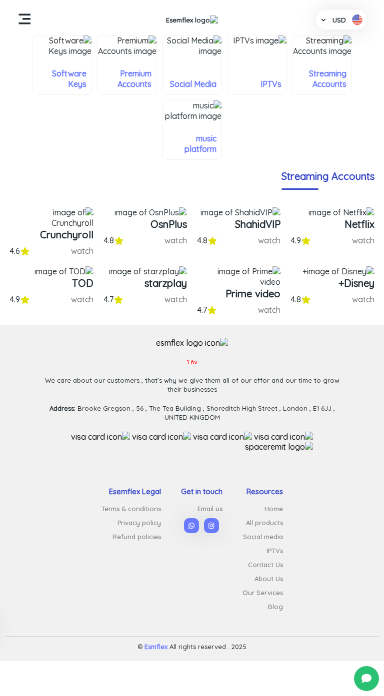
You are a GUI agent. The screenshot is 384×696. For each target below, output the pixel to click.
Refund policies (136, 537)
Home (273, 509)
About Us (268, 579)
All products (264, 523)
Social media (263, 537)
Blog (275, 607)
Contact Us (265, 565)
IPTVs (274, 551)
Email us (210, 509)
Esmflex (156, 647)
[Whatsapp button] (366, 678)
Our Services (262, 593)
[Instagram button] (211, 525)
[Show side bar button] (24, 19)
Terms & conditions (131, 509)
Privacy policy (139, 523)
